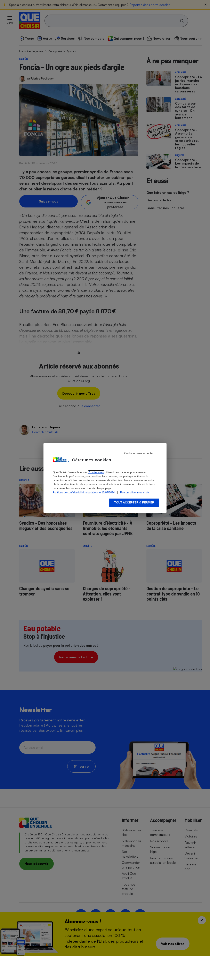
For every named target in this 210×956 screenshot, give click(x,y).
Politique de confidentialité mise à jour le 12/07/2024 (84, 492)
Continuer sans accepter (138, 453)
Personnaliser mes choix (135, 492)
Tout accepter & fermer (134, 502)
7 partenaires (96, 472)
